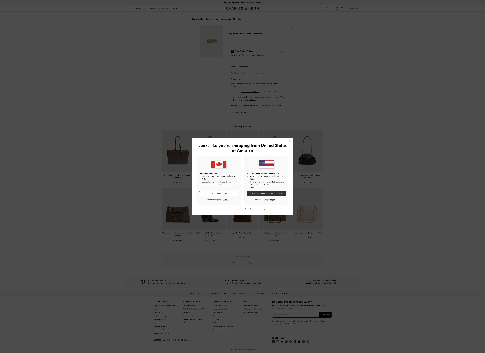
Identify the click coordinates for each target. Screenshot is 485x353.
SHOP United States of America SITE (266, 193)
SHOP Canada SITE (219, 193)
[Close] (290, 141)
